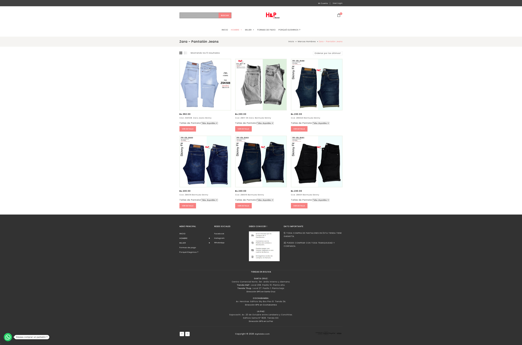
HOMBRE (235, 29)
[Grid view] (181, 53)
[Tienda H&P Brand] (275, 15)
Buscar (225, 15)
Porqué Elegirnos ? (289, 29)
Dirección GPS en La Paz (261, 321)
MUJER (248, 29)
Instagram (219, 238)
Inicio (291, 41)
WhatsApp (219, 242)
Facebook (219, 233)
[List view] (186, 53)
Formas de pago (266, 29)
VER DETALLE (188, 129)
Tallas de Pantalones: (192, 123)
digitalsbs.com (262, 334)
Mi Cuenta (323, 3)
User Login (338, 3)
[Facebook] (182, 334)
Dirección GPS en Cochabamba (261, 305)
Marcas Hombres (307, 41)
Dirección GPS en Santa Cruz (261, 291)
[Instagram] (187, 334)
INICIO (225, 29)
